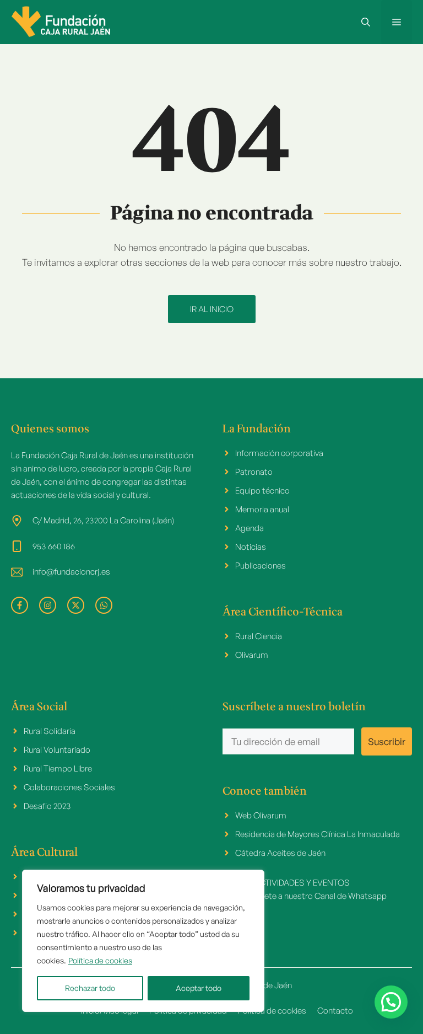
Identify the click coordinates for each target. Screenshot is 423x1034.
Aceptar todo (198, 988)
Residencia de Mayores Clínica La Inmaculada (317, 834)
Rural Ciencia (258, 636)
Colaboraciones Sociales (69, 787)
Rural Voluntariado (57, 749)
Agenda (249, 528)
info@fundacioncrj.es (71, 571)
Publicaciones (260, 565)
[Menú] (396, 22)
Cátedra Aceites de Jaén (280, 853)
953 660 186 (53, 546)
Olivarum (251, 655)
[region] (143, 941)
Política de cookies (100, 960)
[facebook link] (19, 605)
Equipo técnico (262, 490)
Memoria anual (262, 509)
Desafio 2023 (47, 806)
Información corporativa (279, 453)
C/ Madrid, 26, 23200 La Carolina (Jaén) (103, 520)
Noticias (250, 547)
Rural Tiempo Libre (58, 768)
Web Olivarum (260, 815)
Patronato (254, 472)
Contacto (335, 1010)
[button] (365, 22)
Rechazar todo (90, 988)
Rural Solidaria (49, 731)
